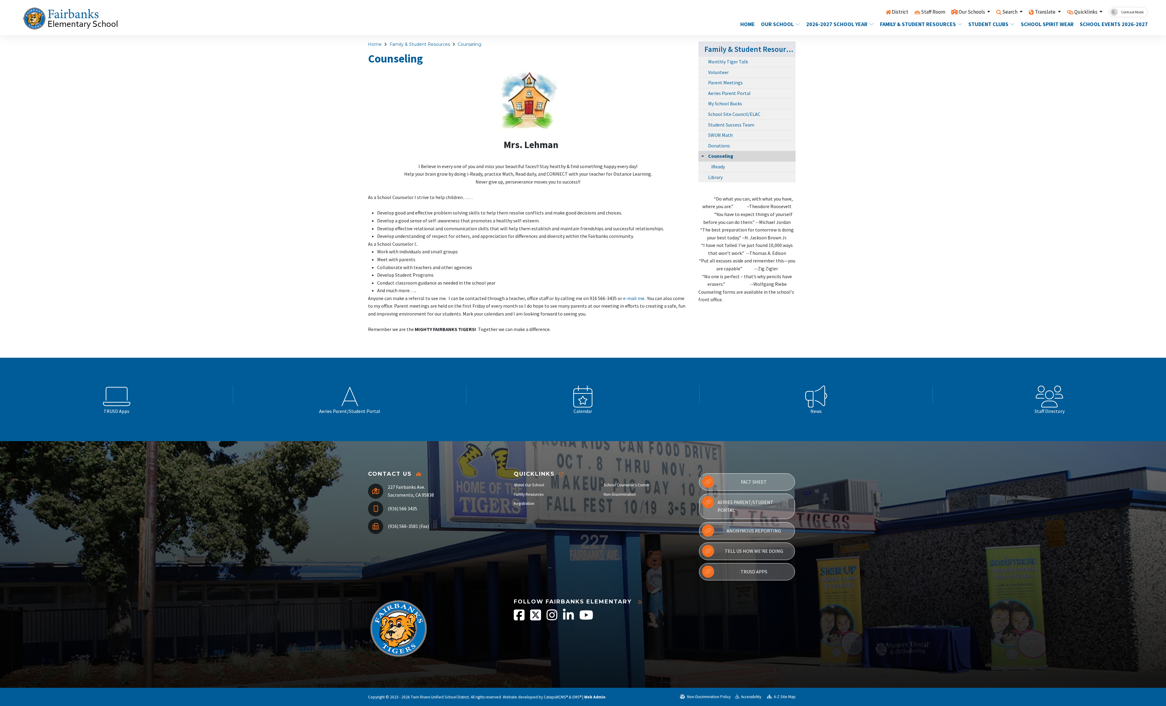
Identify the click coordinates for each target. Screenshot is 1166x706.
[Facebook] (520, 618)
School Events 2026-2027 (1110, 24)
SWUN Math (720, 135)
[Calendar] (583, 395)
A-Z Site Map (784, 696)
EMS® (576, 697)
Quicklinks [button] (1086, 11)
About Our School (529, 485)
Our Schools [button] (972, 11)
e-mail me (633, 298)
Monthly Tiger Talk (728, 62)
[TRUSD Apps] (116, 395)
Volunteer (718, 72)
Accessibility (751, 696)
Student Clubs (988, 24)
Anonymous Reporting (754, 531)
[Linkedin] (569, 618)
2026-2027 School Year (837, 24)
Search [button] (1010, 11)
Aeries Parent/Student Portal (745, 506)
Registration (524, 503)
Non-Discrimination (620, 494)
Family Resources (529, 494)
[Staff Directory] (1049, 395)
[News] (816, 395)
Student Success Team (731, 125)
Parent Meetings (725, 82)
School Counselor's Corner (626, 485)
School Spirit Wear (1046, 24)
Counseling (469, 44)
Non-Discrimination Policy (708, 696)
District (900, 11)
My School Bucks (725, 103)
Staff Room (933, 11)
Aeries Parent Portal (729, 93)
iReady (718, 167)
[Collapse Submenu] (703, 155)
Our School (777, 24)
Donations (719, 146)
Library (715, 177)
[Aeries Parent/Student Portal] (349, 395)
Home (747, 24)
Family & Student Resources (918, 24)
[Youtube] (586, 618)
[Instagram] (552, 618)
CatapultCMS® (556, 697)
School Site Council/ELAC (734, 114)
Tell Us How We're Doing (754, 551)
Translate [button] (1045, 11)
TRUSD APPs (754, 572)
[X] (536, 618)
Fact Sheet (754, 482)
